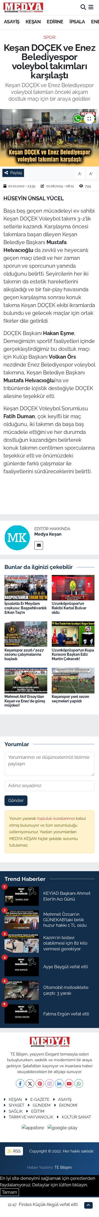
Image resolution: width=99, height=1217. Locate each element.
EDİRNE (55, 21)
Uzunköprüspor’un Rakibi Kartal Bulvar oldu (69, 608)
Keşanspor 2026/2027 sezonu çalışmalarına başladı (24, 654)
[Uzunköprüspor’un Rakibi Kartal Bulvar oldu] (73, 587)
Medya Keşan (48, 534)
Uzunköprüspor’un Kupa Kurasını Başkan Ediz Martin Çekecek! (73, 654)
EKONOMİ (68, 1105)
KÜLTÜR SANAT (76, 1117)
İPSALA (77, 21)
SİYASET (16, 1105)
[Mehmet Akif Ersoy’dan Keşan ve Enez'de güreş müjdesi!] (25, 680)
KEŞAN (33, 21)
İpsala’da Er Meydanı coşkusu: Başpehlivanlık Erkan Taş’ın (25, 608)
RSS (16, 1151)
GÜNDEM (41, 1105)
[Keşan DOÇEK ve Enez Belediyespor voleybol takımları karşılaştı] (49, 138)
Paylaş (16, 172)
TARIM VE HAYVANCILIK (31, 1117)
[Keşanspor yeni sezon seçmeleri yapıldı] (73, 680)
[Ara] (83, 7)
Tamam (9, 1192)
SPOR (49, 37)
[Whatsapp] (78, 1083)
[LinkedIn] (59, 1083)
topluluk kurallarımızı (56, 818)
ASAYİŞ (11, 21)
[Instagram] (49, 1083)
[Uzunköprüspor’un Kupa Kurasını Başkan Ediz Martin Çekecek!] (73, 633)
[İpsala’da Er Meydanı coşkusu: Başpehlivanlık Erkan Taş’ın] (25, 587)
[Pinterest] (39, 1083)
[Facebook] (20, 1083)
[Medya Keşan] (17, 537)
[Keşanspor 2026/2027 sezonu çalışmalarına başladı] (25, 633)
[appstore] (33, 1128)
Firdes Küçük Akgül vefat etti (48, 1204)
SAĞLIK (16, 1111)
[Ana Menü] (90, 7)
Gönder (16, 800)
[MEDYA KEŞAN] (23, 7)
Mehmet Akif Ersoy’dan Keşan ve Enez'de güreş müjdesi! (24, 701)
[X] (30, 1083)
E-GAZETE (39, 1099)
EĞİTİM (37, 1111)
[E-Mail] (38, 545)
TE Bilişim (63, 1167)
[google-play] (62, 1128)
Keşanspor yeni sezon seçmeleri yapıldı (70, 698)
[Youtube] (69, 1083)
